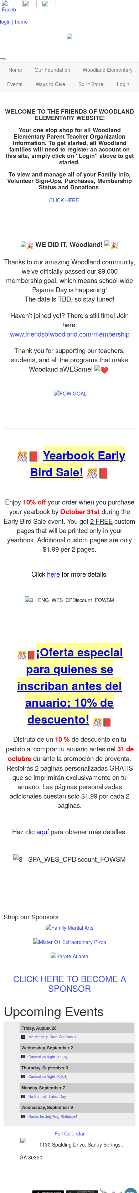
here (53, 573)
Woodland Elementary (108, 69)
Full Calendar (70, 1133)
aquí (43, 831)
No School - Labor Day (47, 1096)
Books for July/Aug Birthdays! (53, 1116)
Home (15, 69)
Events (14, 84)
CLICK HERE (64, 200)
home (21, 21)
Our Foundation (52, 69)
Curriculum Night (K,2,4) (48, 1076)
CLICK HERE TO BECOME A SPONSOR (69, 983)
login (5, 21)
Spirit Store (90, 84)
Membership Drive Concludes (52, 1036)
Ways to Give (50, 84)
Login (123, 84)
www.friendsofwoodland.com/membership (69, 333)
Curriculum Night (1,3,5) (48, 1056)
